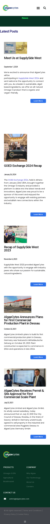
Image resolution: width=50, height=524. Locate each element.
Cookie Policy (23, 514)
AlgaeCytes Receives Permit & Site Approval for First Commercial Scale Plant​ (24, 393)
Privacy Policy (10, 514)
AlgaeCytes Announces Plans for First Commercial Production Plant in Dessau (23, 320)
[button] (38, 7)
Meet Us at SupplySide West (22, 58)
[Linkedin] (25, 522)
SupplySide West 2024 (29, 78)
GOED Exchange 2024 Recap (23, 165)
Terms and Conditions (32, 510)
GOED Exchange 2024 (18, 180)
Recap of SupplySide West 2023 (21, 249)
